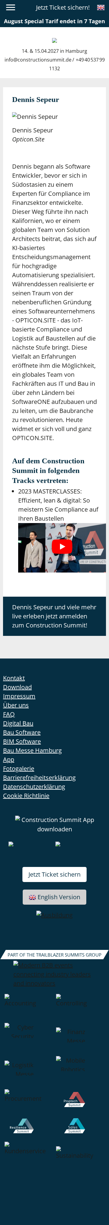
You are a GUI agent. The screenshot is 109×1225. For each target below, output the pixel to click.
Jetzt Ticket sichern (54, 874)
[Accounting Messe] (28, 1008)
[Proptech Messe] (80, 1104)
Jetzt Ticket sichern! (63, 7)
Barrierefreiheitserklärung (39, 777)
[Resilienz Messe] (28, 1130)
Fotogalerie (18, 768)
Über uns (16, 705)
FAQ (9, 714)
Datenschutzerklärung (34, 786)
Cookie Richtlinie (26, 796)
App (8, 759)
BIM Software (22, 741)
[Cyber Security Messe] (28, 1039)
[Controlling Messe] (80, 1008)
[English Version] (100, 7)
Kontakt (14, 678)
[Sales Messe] (80, 1130)
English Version (59, 897)
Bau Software (22, 732)
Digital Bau (18, 723)
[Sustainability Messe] (80, 1160)
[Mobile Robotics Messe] (80, 1072)
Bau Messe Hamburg (32, 750)
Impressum (19, 696)
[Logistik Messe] (28, 1073)
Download (17, 687)
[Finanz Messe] (80, 1039)
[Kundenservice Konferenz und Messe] (28, 1161)
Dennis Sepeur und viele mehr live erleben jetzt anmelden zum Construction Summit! (54, 616)
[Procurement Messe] (28, 1103)
